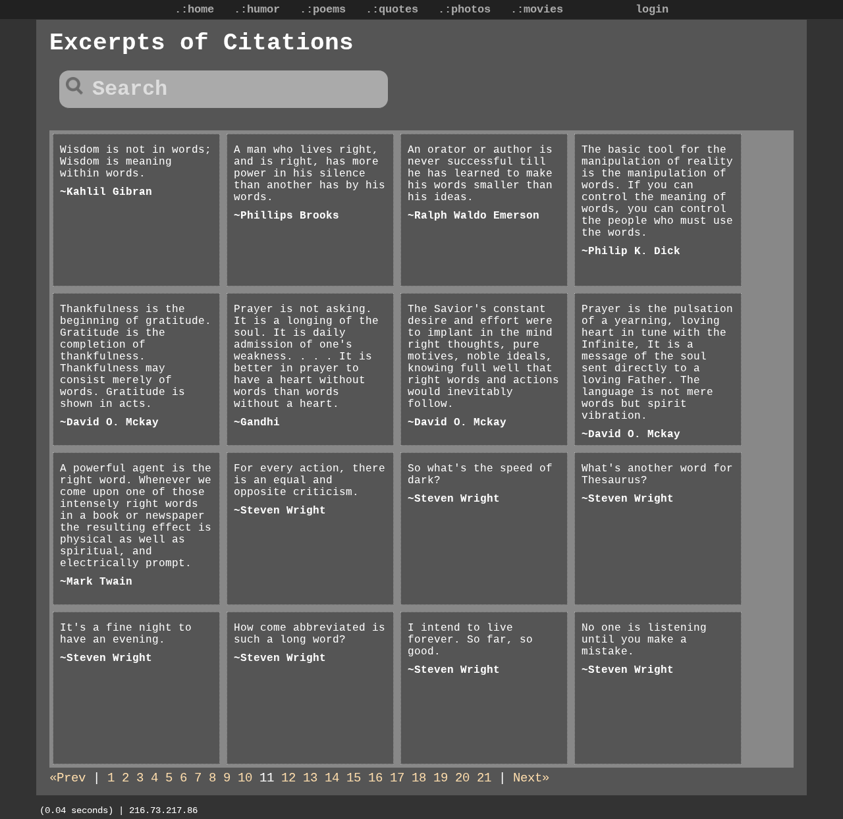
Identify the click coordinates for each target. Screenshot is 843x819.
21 (484, 778)
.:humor (257, 9)
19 (440, 778)
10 (245, 778)
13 (310, 778)
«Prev (67, 778)
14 (332, 778)
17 (397, 778)
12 (288, 778)
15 (353, 778)
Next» (531, 778)
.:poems (323, 9)
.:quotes (392, 9)
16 (375, 778)
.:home (194, 9)
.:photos (464, 9)
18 (419, 778)
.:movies (536, 9)
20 (462, 778)
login (652, 9)
